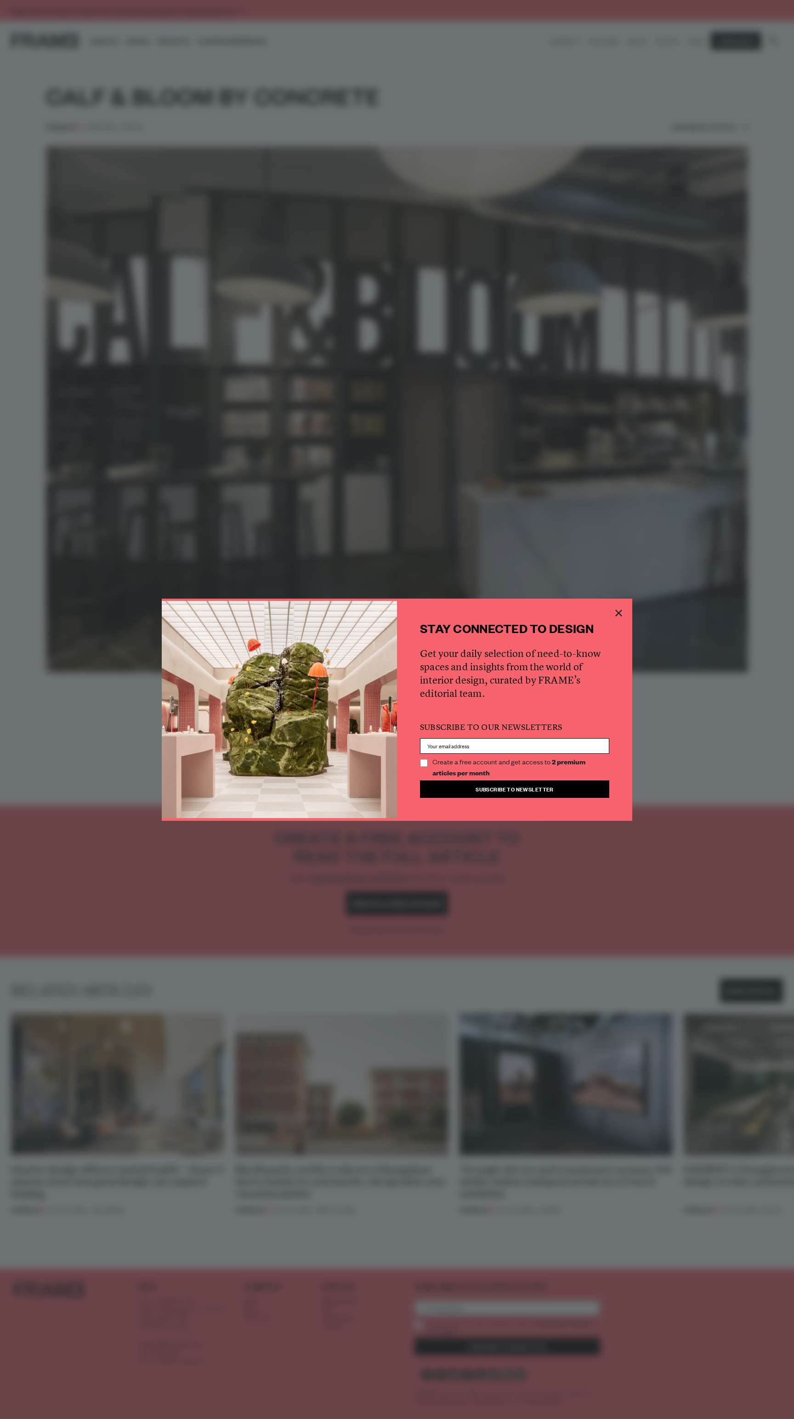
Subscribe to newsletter (515, 789)
